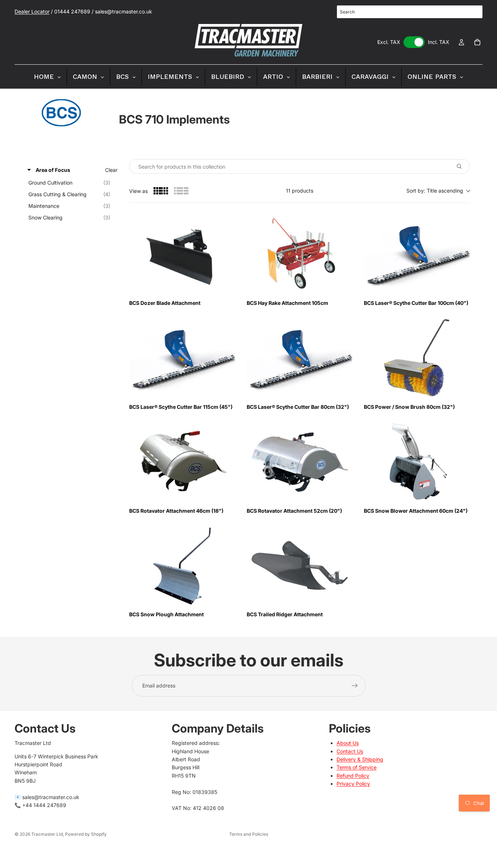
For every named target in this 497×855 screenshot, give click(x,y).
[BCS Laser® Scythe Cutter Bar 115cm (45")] (182, 358)
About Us (348, 743)
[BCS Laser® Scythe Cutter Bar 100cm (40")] (417, 254)
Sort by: (434, 190)
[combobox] (409, 11)
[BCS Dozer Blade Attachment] (182, 254)
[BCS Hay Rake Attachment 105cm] (300, 254)
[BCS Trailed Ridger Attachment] (300, 565)
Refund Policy (353, 776)
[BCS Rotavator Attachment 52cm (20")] (300, 461)
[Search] (473, 12)
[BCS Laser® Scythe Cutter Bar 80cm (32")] (300, 358)
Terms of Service (357, 768)
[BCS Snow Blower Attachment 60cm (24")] (417, 461)
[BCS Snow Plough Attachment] (182, 565)
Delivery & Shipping (360, 759)
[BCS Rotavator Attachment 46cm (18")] (182, 461)
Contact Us (350, 751)
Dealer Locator (32, 11)
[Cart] (477, 42)
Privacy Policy (353, 784)
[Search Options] (462, 166)
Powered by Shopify (86, 834)
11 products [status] (299, 190)
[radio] (161, 190)
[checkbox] (71, 182)
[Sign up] (354, 685)
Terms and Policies (248, 834)
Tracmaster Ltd (47, 834)
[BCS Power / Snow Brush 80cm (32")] (417, 358)
